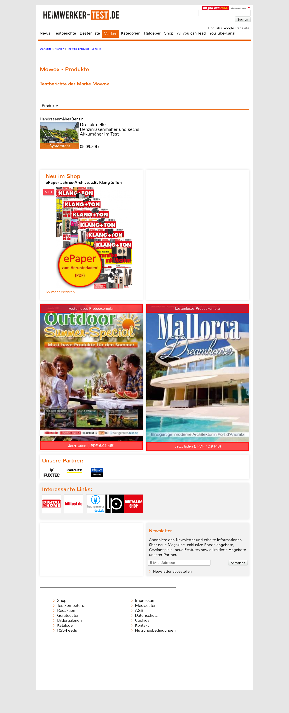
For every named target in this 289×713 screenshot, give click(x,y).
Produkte (50, 105)
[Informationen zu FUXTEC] (51, 472)
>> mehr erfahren (60, 292)
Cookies (142, 620)
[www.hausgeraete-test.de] (95, 517)
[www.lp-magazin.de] (114, 517)
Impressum (145, 600)
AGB (139, 610)
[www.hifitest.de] (73, 517)
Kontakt (142, 625)
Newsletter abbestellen (172, 571)
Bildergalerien (69, 620)
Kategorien (130, 33)
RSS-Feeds (67, 630)
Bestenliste (90, 33)
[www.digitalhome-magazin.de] (51, 517)
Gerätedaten (68, 615)
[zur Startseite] (87, 14)
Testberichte (65, 33)
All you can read (191, 33)
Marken (110, 33)
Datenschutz (146, 615)
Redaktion (66, 610)
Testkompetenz (71, 605)
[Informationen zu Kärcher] (74, 472)
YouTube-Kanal (222, 33)
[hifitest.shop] (133, 517)
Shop (168, 33)
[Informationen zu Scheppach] (97, 472)
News (45, 33)
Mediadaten (145, 605)
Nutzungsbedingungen (155, 630)
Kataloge (65, 625)
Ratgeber (152, 33)
